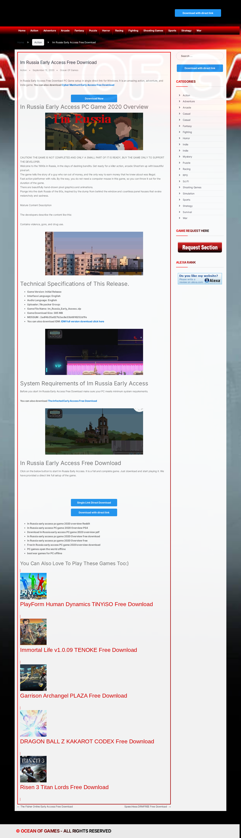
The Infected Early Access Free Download (72, 400)
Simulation (188, 193)
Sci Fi (186, 181)
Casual (186, 113)
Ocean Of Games (69, 70)
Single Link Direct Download (94, 502)
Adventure (49, 30)
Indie (185, 144)
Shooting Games (153, 30)
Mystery (187, 156)
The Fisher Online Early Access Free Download (45, 806)
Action (34, 30)
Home (21, 30)
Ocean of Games (40, 831)
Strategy (186, 30)
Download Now (94, 98)
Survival (187, 212)
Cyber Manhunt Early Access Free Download (88, 84)
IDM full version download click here (82, 321)
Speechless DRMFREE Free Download (147, 806)
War (199, 30)
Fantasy (79, 30)
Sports (172, 30)
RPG (185, 175)
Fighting (133, 30)
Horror (106, 30)
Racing (119, 30)
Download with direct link (198, 12)
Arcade (65, 30)
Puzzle (93, 30)
